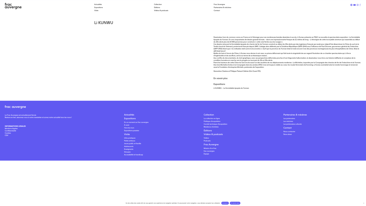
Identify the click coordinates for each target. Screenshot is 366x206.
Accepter (225, 203)
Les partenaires (289, 118)
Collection (209, 115)
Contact (287, 128)
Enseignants (128, 149)
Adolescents (128, 146)
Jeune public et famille (132, 143)
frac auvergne (209, 151)
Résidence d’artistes (211, 127)
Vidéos (206, 138)
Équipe (206, 154)
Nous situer (287, 134)
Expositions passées (131, 131)
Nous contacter (289, 131)
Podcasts (207, 141)
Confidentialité (10, 131)
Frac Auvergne (211, 144)
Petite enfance (129, 141)
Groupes (127, 152)
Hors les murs (129, 128)
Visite (127, 134)
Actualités (129, 115)
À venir (126, 125)
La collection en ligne (212, 118)
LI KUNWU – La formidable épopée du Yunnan (231, 88)
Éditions (208, 130)
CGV (6, 135)
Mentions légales (11, 128)
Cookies (8, 133)
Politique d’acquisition (212, 121)
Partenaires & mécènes (295, 115)
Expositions (130, 118)
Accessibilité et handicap (133, 155)
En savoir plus (235, 203)
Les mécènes (288, 121)
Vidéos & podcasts (213, 134)
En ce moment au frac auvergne (136, 122)
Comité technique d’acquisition (215, 124)
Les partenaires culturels (292, 124)
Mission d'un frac (210, 148)
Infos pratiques (129, 138)
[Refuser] (364, 203)
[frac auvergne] (13, 9)
